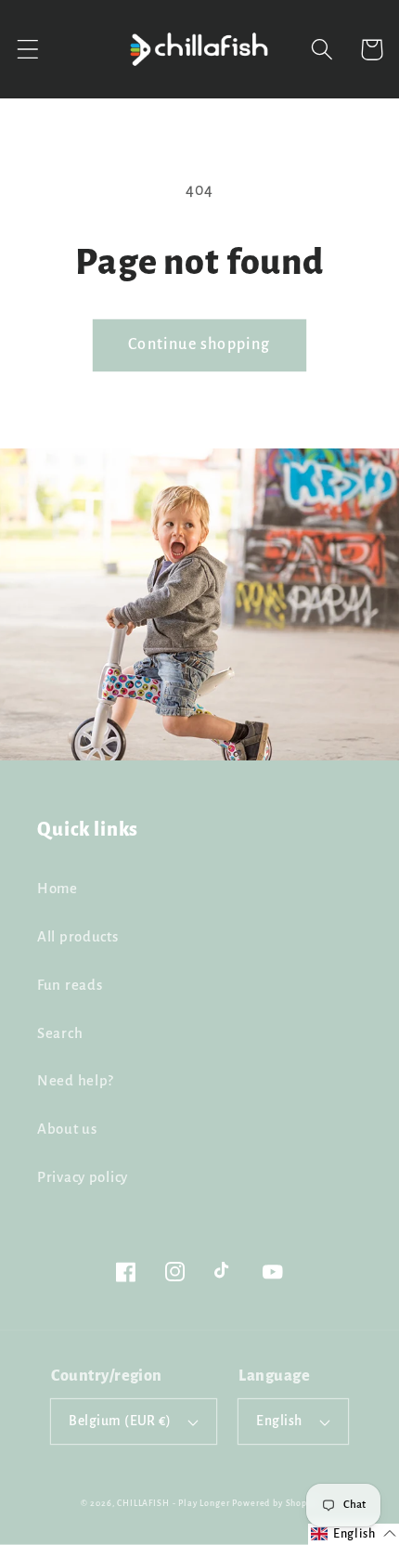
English (279, 1421)
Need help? (75, 1080)
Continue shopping (199, 344)
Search (60, 1033)
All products (78, 936)
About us (67, 1129)
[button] (28, 49)
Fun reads (69, 985)
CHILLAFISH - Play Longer (173, 1503)
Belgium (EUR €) (120, 1421)
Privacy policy (82, 1177)
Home (57, 888)
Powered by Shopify (275, 1503)
